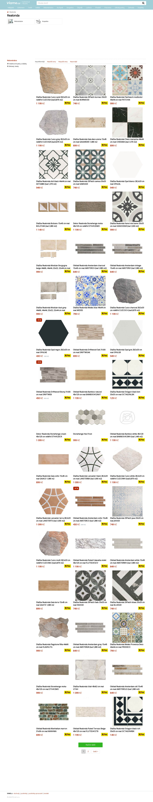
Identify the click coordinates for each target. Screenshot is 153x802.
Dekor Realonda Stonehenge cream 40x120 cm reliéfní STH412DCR (51, 435)
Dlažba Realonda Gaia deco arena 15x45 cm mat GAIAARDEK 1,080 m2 (90, 140)
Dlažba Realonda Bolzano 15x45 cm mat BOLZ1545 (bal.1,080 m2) (53, 224)
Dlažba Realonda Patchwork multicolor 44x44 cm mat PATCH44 (126, 98)
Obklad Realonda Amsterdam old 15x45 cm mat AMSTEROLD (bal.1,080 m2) (126, 687)
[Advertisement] (76, 42)
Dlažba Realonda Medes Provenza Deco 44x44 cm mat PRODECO (126, 645)
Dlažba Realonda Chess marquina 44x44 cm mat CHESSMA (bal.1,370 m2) (127, 140)
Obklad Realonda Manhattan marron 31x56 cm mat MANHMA (51, 729)
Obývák (79, 7)
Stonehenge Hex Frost (82, 434)
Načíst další (90, 745)
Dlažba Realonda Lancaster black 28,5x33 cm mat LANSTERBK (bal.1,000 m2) (90, 477)
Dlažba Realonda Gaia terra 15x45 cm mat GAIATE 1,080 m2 (51, 603)
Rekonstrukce (48, 7)
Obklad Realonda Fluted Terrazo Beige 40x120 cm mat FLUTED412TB (89, 729)
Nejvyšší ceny (63, 62)
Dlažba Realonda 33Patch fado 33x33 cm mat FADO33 (90, 603)
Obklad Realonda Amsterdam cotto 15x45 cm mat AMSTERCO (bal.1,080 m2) (90, 519)
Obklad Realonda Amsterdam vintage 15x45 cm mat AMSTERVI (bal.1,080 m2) (126, 266)
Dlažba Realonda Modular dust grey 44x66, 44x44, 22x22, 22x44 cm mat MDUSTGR (51, 310)
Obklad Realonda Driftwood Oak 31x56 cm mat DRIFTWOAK (89, 351)
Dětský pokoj (119, 7)
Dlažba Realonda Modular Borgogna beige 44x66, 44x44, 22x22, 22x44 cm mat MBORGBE (53, 268)
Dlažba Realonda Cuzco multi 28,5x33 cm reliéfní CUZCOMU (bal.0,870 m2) (53, 561)
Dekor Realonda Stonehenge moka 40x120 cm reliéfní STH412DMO (88, 224)
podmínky (24, 793)
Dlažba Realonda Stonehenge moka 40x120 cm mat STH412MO (51, 687)
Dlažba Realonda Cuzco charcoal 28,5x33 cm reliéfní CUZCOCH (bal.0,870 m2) (127, 308)
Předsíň (98, 7)
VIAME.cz (10, 793)
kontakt (46, 793)
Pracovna (107, 7)
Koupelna (70, 7)
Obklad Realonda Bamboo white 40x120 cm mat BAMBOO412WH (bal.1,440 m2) (126, 435)
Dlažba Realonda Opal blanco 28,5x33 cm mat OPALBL (127, 182)
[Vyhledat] (143, 3)
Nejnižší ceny (51, 62)
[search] (88, 3)
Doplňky (141, 7)
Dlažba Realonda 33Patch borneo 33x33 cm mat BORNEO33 (90, 98)
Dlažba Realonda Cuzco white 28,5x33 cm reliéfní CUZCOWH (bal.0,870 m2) (127, 477)
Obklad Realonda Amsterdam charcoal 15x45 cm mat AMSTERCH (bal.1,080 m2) (90, 266)
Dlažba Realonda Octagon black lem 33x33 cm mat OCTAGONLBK (125, 393)
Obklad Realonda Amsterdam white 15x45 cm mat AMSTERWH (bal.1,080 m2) (127, 561)
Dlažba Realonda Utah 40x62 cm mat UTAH (88, 687)
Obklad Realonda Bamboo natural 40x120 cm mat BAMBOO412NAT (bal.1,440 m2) (87, 394)
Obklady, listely (13, 66)
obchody (16, 793)
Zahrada (131, 7)
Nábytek (11, 7)
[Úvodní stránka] (8, 12)
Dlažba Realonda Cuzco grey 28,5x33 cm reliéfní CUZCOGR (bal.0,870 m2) (53, 140)
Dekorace (20, 7)
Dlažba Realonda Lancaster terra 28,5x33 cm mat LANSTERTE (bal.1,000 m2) (53, 519)
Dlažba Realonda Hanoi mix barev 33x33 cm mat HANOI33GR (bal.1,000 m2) (127, 224)
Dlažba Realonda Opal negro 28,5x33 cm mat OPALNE (53, 351)
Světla (38, 7)
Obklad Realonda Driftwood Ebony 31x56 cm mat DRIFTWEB (53, 393)
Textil (30, 7)
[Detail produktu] (69, 92)
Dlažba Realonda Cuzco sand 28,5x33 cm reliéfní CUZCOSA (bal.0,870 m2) (53, 98)
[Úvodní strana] (20, 3)
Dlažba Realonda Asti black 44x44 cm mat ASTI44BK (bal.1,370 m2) (53, 182)
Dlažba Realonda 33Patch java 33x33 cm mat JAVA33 (126, 519)
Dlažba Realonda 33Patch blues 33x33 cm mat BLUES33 (127, 603)
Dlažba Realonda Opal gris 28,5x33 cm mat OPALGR (126, 351)
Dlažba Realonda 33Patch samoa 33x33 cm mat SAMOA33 (89, 182)
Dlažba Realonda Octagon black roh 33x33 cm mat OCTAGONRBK (125, 729)
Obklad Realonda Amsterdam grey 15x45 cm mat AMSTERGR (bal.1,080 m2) (90, 645)
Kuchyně (60, 7)
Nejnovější (73, 62)
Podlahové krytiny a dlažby (17, 64)
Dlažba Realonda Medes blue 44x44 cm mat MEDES (89, 308)
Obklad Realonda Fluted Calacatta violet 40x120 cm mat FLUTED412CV (89, 561)
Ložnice (89, 7)
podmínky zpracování (35, 793)
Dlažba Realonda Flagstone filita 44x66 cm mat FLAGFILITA (52, 645)
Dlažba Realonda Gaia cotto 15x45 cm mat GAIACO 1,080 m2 (51, 477)
